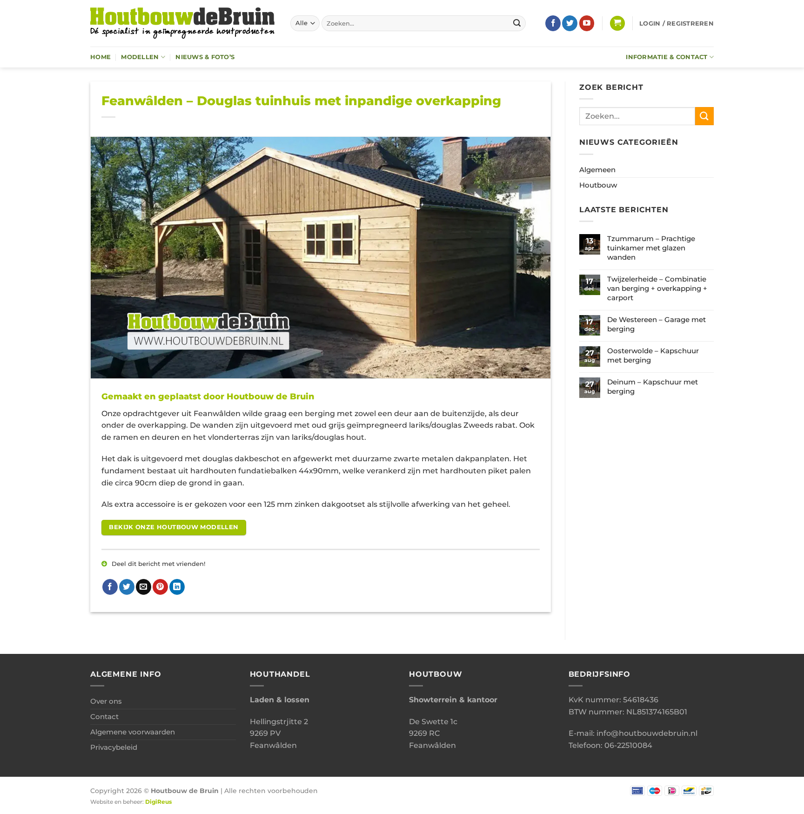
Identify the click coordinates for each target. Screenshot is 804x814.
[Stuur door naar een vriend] (143, 587)
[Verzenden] (517, 23)
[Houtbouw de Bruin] (183, 23)
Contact (104, 716)
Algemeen (597, 169)
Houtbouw (598, 185)
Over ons (106, 701)
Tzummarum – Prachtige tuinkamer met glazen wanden (651, 248)
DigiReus (158, 802)
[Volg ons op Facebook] (553, 23)
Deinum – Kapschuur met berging (652, 386)
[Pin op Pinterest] (160, 587)
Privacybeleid (113, 747)
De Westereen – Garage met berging (656, 324)
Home (100, 57)
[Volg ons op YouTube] (587, 23)
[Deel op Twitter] (126, 587)
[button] (617, 23)
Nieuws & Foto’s (204, 57)
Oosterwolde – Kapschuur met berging (653, 355)
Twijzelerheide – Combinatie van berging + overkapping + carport (657, 288)
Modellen (140, 57)
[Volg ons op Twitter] (569, 23)
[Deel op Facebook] (110, 587)
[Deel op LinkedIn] (177, 587)
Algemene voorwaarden (132, 731)
